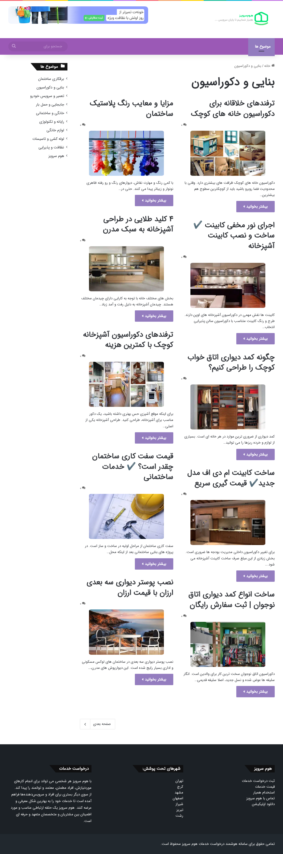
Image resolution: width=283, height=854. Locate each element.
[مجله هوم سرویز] (241, 18)
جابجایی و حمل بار (50, 105)
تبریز (179, 810)
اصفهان (178, 798)
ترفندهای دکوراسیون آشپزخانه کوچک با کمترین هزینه (128, 340)
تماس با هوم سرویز (260, 798)
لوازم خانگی (55, 130)
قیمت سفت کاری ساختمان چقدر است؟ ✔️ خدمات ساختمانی (132, 466)
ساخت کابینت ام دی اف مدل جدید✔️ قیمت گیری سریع (231, 478)
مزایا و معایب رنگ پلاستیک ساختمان (131, 109)
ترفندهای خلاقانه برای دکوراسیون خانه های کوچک (233, 109)
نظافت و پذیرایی (51, 147)
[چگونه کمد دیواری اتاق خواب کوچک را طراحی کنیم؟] (227, 406)
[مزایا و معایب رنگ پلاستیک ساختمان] (126, 153)
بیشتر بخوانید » (255, 206)
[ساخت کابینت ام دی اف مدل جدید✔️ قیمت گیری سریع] (227, 522)
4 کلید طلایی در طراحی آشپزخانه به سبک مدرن (138, 224)
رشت (179, 816)
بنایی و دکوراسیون (50, 87)
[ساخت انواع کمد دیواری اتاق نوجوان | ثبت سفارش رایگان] (227, 644)
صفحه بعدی (102, 724)
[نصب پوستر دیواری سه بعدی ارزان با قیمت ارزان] (126, 631)
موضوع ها (263, 46)
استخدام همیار (264, 792)
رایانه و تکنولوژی (51, 122)
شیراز (179, 804)
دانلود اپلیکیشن (263, 804)
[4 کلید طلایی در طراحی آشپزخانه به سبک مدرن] (126, 268)
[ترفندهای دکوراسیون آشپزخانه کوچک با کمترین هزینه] (126, 384)
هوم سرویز (56, 156)
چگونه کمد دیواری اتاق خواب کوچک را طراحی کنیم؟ (231, 363)
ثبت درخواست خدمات (258, 781)
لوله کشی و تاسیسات (48, 139)
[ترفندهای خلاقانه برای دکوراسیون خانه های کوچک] (227, 153)
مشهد (179, 792)
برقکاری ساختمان (51, 79)
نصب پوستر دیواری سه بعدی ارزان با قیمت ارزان (130, 588)
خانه (267, 66)
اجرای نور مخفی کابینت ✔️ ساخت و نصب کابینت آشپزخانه (234, 235)
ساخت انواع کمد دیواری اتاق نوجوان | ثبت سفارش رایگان (231, 600)
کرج (180, 787)
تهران (179, 781)
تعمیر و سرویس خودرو (47, 96)
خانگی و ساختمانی (50, 113)
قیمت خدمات (265, 787)
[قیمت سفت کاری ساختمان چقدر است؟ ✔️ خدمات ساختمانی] (126, 516)
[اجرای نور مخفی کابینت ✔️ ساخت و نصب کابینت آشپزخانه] (227, 285)
